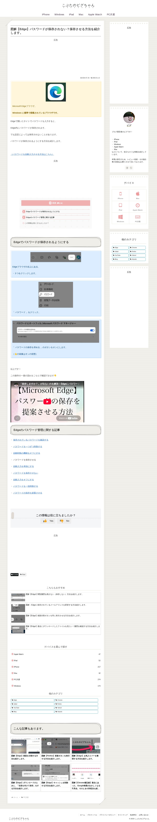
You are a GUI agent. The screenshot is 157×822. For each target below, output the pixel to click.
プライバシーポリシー (107, 815)
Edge (23, 574)
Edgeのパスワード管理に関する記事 (40, 217)
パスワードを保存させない (25, 473)
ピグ (129, 125)
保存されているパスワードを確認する (30, 440)
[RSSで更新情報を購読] (131, 167)
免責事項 (133, 815)
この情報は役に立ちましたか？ (37, 223)
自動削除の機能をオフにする (26, 453)
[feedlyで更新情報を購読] (127, 167)
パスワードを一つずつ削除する (27, 446)
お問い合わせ (143, 815)
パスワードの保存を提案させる (27, 493)
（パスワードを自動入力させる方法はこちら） (32, 154)
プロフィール (92, 815)
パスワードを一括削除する (25, 486)
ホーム (82, 815)
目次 (54, 203)
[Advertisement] (56, 58)
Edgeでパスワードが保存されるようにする (43, 211)
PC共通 (15, 574)
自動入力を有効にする (23, 466)
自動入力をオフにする (23, 480)
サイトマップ (123, 815)
